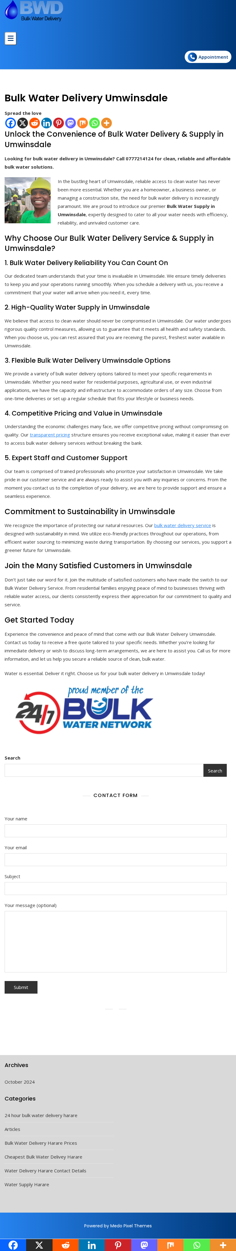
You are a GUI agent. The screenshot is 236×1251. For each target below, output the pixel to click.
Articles (12, 1129)
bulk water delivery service (182, 525)
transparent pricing (50, 435)
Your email (16, 847)
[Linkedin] (46, 123)
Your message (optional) (31, 905)
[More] (106, 123)
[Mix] (82, 123)
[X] (22, 123)
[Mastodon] (70, 123)
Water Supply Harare (27, 1184)
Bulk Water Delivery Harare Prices (41, 1143)
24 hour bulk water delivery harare (41, 1115)
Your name (16, 818)
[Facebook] (10, 123)
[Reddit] (34, 123)
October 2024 (20, 1082)
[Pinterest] (58, 123)
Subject (12, 876)
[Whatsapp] (94, 123)
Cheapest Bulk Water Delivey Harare (43, 1157)
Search (12, 758)
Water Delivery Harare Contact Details (45, 1170)
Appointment (213, 57)
